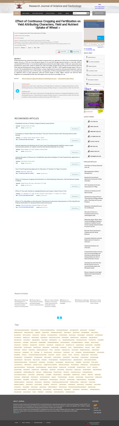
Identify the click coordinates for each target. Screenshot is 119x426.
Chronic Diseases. (58, 352)
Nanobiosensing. (35, 369)
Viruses (89, 367)
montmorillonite (66, 357)
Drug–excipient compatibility (20, 389)
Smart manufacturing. (57, 389)
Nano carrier (62, 379)
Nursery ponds (75, 349)
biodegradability (42, 342)
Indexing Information (94, 84)
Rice (73, 352)
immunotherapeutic (53, 379)
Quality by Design (91, 386)
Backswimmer (17, 349)
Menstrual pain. (72, 334)
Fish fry (51, 349)
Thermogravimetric (28, 357)
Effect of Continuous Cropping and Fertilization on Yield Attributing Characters (39, 78)
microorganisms (17, 337)
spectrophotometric (74, 330)
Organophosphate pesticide (68, 339)
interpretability (26, 386)
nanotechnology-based (41, 367)
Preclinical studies (58, 372)
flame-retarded (27, 359)
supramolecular (50, 344)
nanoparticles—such (59, 344)
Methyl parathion (53, 339)
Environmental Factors (45, 377)
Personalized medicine (52, 334)
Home (16, 13)
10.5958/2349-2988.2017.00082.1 (26, 173)
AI (41, 352)
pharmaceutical (83, 330)
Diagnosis (54, 377)
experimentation (62, 384)
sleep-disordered (33, 362)
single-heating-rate (18, 359)
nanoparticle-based (81, 367)
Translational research (76, 372)
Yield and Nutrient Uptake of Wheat (66, 78)
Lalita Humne (37, 33)
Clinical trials (66, 372)
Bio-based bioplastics (65, 342)
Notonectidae (32, 349)
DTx (31, 352)
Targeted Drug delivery (78, 347)
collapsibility (78, 362)
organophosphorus (93, 337)
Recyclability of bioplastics (77, 342)
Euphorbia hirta (44, 337)
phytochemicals (90, 334)
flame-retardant (94, 354)
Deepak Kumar (23, 33)
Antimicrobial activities (59, 391)
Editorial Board (37, 13)
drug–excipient (97, 384)
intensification (66, 352)
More (60, 13)
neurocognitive (50, 362)
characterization (100, 352)
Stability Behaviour (18, 332)
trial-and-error (54, 384)
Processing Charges (92, 79)
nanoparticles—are (70, 344)
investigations (92, 330)
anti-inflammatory (99, 334)
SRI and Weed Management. (89, 352)
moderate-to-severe (69, 362)
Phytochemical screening (54, 337)
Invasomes (24, 354)
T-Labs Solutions (94, 424)
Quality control (84, 382)
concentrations (26, 339)
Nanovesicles (51, 354)
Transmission (17, 377)
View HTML (76, 51)
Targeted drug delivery (81, 379)
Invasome (64, 354)
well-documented (27, 347)
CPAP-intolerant (27, 364)
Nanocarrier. (76, 354)
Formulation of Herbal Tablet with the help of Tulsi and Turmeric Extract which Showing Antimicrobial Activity (45, 134)
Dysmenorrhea (35, 334)
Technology (36, 352)
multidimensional (76, 374)
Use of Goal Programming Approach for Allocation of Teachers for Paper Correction (41, 169)
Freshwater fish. (92, 339)
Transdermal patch (63, 334)
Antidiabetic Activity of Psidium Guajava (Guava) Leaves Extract (34, 123)
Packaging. (87, 342)
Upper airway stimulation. (19, 367)
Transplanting (78, 352)
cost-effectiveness (18, 364)
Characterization (17, 391)
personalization (17, 334)
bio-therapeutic (34, 379)
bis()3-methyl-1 (67, 389)
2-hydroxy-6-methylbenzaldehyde (47, 330)
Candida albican (48, 391)
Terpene (70, 354)
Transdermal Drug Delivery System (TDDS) (37, 354)
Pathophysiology (25, 377)
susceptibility (48, 374)
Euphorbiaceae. (83, 337)
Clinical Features (34, 377)
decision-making (38, 384)
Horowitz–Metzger (94, 357)
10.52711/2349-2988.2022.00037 (26, 195)
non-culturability (71, 367)
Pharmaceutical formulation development (77, 386)
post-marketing (60, 369)
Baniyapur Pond (33, 344)
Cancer (69, 347)
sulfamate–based (85, 354)
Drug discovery (77, 369)
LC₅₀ (60, 339)
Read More (75, 128)
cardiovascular (17, 352)
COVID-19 (84, 374)
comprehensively (37, 347)
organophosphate (36, 339)
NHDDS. (98, 347)
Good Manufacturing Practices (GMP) (60, 382)
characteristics (17, 344)
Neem (93, 347)
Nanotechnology (30, 367)
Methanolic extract (74, 337)
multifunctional (98, 377)
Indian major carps (66, 349)
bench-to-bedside (27, 334)
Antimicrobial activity (28, 332)
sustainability (100, 339)
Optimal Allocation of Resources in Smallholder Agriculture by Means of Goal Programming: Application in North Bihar (47, 158)
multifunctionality (18, 347)
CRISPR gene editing (47, 372)
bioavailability (97, 344)
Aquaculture (57, 349)
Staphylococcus (26, 337)
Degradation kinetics (78, 359)
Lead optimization (18, 372)
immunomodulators (57, 374)
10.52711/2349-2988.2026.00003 (26, 207)
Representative (34, 386)
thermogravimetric (18, 357)
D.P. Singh (43, 33)
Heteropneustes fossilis (81, 339)
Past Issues (25, 13)
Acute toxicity (44, 339)
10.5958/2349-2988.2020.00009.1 (26, 139)
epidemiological (67, 374)
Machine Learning (48, 352)
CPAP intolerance (84, 364)
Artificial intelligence (52, 386)
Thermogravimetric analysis (66, 359)
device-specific (94, 362)
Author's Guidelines (93, 61)
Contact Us (27, 1)
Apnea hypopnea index (95, 364)
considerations (17, 386)
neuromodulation (59, 362)
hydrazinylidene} (34, 330)
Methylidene (40, 391)
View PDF (63, 51)
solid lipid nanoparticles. (19, 382)
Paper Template (92, 66)
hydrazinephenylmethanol (62, 330)
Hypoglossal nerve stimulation (50, 364)
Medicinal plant (65, 337)
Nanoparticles (63, 347)
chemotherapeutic (44, 379)
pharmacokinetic (89, 344)
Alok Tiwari (30, 33)
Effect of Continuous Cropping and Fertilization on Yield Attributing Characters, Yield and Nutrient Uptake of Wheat (48, 24)
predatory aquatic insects (42, 349)
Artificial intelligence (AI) (29, 372)
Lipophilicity (37, 332)
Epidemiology (98, 374)
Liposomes (87, 347)
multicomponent (71, 384)
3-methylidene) (76, 389)
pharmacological (81, 334)
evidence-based (95, 349)
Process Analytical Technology (34, 389)
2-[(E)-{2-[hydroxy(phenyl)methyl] (21, 330)
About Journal (18, 1)
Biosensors (95, 367)
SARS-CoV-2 (90, 374)
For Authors (50, 13)
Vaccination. (71, 377)
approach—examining (52, 367)
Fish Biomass (25, 344)
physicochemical (17, 379)
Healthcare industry (74, 382)
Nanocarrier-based (89, 377)
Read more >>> (101, 47)
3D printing (43, 334)
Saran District (42, 344)
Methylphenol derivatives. (56, 332)
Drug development (87, 369)
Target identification (97, 369)
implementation (46, 382)
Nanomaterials (26, 369)
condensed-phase (57, 357)
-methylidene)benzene (95, 389)
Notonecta (24, 349)
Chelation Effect (45, 332)
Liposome (58, 354)
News (67, 13)
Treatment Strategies (62, 377)
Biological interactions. (85, 349)
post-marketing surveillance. (20, 374)
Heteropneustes (17, 339)
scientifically (46, 384)
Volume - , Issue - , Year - (30, 47)
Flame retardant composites (90, 359)
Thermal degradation (53, 359)
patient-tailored (67, 332)
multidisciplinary (44, 369)
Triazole (34, 391)
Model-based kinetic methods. (20, 362)
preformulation (89, 384)
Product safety (92, 382)
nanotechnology (54, 347)
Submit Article (99, 13)
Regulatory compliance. (19, 384)
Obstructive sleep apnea (64, 364)
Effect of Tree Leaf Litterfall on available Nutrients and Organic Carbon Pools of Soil (40, 191)
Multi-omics (38, 372)
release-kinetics (94, 332)
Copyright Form (92, 70)
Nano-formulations (47, 389)
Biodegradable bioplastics (53, 342)
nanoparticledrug (80, 344)
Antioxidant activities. (70, 391)
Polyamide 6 (44, 359)
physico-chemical (94, 342)
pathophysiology (40, 374)
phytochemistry (46, 347)
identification (53, 369)
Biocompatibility (91, 379)
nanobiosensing (62, 367)
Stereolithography (85, 332)
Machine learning (63, 386)
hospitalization (26, 352)
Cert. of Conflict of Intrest (95, 75)
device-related (86, 362)
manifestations (31, 374)
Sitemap (48, 422)
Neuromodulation (75, 364)
